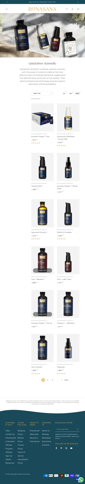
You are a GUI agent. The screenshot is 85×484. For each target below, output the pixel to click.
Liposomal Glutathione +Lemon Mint (66, 137)
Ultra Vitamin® (37, 367)
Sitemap (45, 434)
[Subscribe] (78, 429)
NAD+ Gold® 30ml (64, 279)
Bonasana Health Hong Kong (20, 474)
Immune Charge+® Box (40, 136)
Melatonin (61, 367)
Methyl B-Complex (64, 232)
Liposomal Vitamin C (39, 232)
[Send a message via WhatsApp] (81, 480)
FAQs (8, 431)
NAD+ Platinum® (37, 279)
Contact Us (10, 434)
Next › (67, 380)
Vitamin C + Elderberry (66, 323)
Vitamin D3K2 (36, 186)
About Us (46, 431)
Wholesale (46, 438)
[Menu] (7, 9)
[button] (67, 9)
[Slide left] (7, 2)
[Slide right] (77, 2)
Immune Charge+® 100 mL (41, 323)
